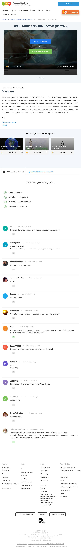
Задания (4, 10)
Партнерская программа (68, 483)
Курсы (13, 10)
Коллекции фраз (26, 485)
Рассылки (43, 492)
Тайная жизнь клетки (9, 122)
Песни (42, 488)
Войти (69, 4)
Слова (23, 469)
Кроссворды (44, 480)
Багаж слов (44, 477)
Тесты (40, 10)
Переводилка (45, 467)
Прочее (43, 485)
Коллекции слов (26, 482)
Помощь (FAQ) (65, 490)
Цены (62, 493)
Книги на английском (27, 10)
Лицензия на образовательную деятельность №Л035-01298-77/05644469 (40, 544)
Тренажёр (5, 477)
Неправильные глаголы (10, 483)
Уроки (4, 474)
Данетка (24, 475)
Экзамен (24, 479)
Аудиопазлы (6, 470)
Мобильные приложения (68, 487)
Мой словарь (25, 488)
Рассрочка (63, 497)
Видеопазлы (6, 467)
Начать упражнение (40, 52)
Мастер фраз (45, 474)
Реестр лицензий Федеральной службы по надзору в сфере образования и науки (41, 546)
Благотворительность (67, 467)
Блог (61, 474)
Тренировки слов (9, 14)
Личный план (6, 488)
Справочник (64, 477)
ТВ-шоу (4, 125)
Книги (23, 464)
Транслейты (6, 480)
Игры (48, 10)
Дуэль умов (44, 470)
